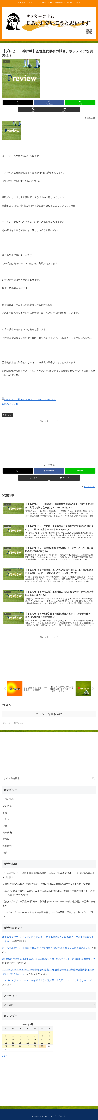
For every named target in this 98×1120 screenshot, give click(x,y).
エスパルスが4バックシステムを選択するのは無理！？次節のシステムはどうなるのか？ (47, 980)
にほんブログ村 (10, 403)
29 (42, 1046)
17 (6, 1043)
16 (49, 1039)
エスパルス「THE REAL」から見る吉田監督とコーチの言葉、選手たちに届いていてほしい (48, 914)
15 (42, 1039)
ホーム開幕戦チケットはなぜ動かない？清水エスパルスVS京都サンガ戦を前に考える (46, 948)
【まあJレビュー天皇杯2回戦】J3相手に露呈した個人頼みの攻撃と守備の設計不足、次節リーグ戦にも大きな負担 (49, 893)
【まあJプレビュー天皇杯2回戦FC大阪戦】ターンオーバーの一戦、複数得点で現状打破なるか (49, 903)
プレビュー (9, 415)
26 (20, 1046)
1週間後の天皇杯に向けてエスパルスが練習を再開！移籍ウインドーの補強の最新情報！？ (48, 959)
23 (49, 1043)
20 (28, 1043)
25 (13, 1046)
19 (20, 1043)
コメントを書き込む (49, 714)
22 (42, 1043)
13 (28, 1039)
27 (28, 1046)
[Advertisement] (49, 441)
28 (35, 1046)
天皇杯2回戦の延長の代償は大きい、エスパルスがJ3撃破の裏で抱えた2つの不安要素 (46, 884)
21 (35, 1043)
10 (6, 1039)
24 (6, 1046)
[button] (33, 109)
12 (20, 1039)
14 (35, 1039)
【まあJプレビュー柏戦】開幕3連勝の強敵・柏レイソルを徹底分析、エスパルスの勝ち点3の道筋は (49, 875)
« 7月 (5, 1056)
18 (13, 1043)
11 (13, 1039)
